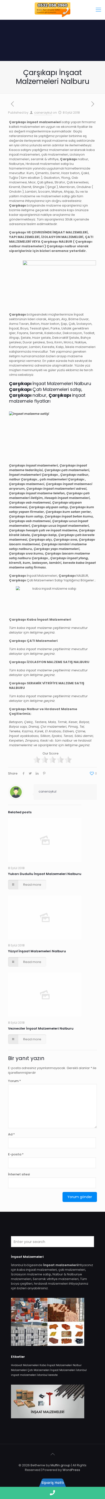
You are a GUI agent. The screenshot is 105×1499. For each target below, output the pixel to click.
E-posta (16, 1154)
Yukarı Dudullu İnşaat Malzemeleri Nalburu (44, 874)
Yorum (14, 1081)
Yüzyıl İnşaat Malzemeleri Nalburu (37, 951)
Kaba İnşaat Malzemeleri (56, 1365)
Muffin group (60, 1465)
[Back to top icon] (52, 1454)
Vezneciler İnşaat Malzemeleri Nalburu (41, 1028)
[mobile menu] (98, 10)
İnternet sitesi (19, 1174)
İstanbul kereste (47, 1375)
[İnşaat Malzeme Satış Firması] (52, 9)
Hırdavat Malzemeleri (25, 1365)
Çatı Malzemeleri (39, 1370)
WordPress (71, 1470)
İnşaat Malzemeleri (62, 1370)
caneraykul (43, 112)
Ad (11, 1134)
